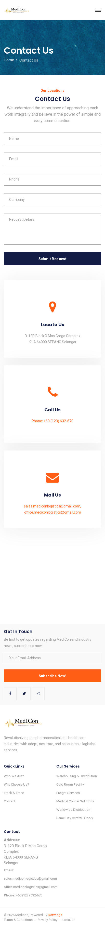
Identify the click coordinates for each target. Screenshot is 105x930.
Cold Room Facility (70, 784)
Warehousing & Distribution (76, 776)
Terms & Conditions (18, 920)
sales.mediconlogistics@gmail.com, (52, 506)
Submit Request (52, 259)
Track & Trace (14, 793)
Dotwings (55, 915)
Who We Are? (14, 776)
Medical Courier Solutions (75, 801)
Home (9, 60)
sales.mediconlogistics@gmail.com (26, 874)
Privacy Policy (47, 920)
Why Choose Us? (16, 784)
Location (68, 920)
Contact (9, 801)
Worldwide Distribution (73, 810)
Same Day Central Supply (74, 818)
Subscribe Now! (53, 676)
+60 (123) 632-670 (23, 895)
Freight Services (68, 793)
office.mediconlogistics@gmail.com (52, 512)
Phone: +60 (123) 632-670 (52, 421)
